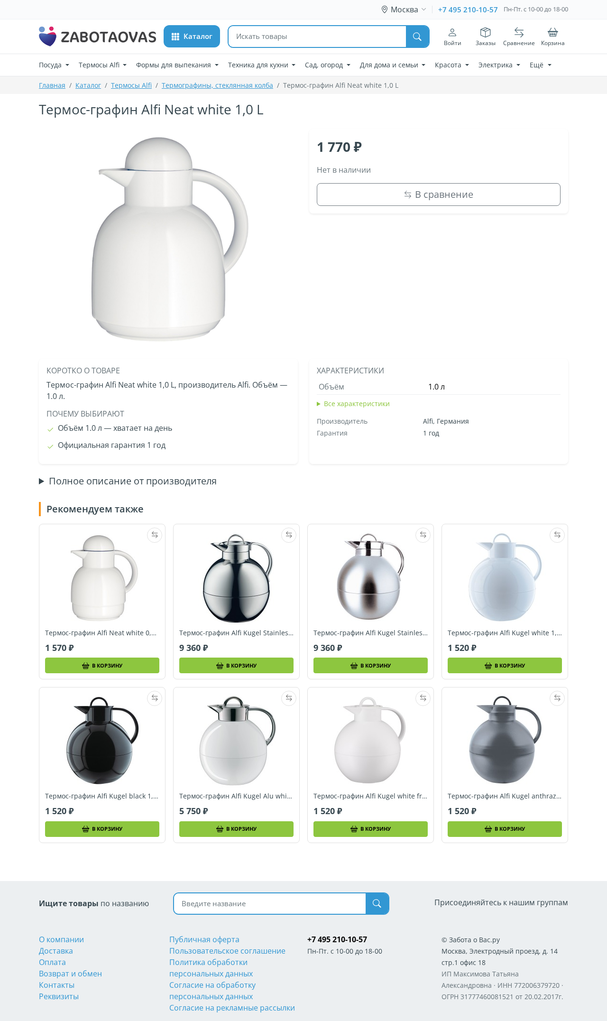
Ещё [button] (537, 64)
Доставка (56, 951)
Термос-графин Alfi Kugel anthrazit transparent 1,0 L (505, 796)
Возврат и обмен (70, 973)
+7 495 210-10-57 (468, 9)
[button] (192, 36)
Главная (52, 85)
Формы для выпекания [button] (174, 64)
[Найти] (417, 36)
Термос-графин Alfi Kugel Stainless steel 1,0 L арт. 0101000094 (236, 633)
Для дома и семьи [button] (390, 64)
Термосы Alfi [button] (100, 64)
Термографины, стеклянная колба (217, 85)
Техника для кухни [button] (259, 64)
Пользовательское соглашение (227, 951)
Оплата (52, 962)
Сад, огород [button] (325, 64)
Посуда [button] (51, 64)
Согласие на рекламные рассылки (232, 1007)
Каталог (88, 85)
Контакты (56, 985)
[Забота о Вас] (97, 36)
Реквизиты (59, 996)
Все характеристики (357, 403)
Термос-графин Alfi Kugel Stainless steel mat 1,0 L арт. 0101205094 (370, 633)
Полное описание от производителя (133, 481)
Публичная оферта (204, 939)
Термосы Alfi (131, 85)
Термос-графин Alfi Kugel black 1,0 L (102, 796)
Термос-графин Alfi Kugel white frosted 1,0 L (370, 796)
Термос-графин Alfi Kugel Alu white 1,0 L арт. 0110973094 (236, 796)
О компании (61, 939)
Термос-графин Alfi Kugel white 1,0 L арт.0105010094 (505, 633)
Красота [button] (449, 64)
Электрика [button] (496, 64)
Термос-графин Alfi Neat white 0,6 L (102, 633)
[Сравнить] (154, 535)
